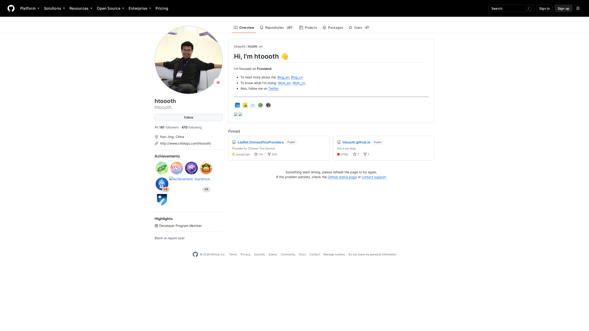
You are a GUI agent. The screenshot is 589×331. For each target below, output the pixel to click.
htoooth (239, 46)
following (192, 127)
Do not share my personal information (372, 254)
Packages (335, 27)
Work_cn (298, 83)
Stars (361, 27)
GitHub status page (342, 177)
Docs (302, 254)
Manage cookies (334, 254)
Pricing (162, 8)
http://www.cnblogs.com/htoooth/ (185, 143)
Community (288, 254)
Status (273, 254)
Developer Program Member (180, 226)
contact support (374, 177)
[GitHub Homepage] (195, 254)
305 (274, 154)
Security (259, 254)
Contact (314, 254)
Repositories (278, 27)
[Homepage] (11, 8)
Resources (79, 8)
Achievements (167, 156)
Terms (233, 254)
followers (169, 127)
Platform (28, 8)
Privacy (246, 254)
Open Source (108, 8)
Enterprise (138, 8)
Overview (246, 27)
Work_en (284, 83)
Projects (311, 27)
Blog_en (283, 77)
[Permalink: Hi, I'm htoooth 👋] (231, 56)
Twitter (273, 88)
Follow (188, 117)
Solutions (52, 8)
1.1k (260, 154)
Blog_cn (297, 77)
